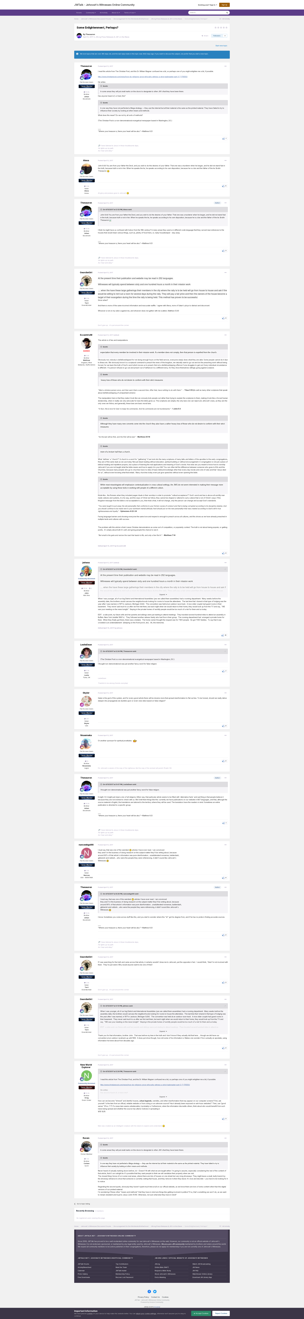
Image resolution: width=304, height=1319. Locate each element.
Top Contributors (122, 1264)
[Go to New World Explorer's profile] (86, 1075)
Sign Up (224, 5)
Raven (86, 1138)
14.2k (87, 1093)
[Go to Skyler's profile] (86, 701)
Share (205, 36)
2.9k (87, 298)
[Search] (227, 13)
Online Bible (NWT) (162, 1267)
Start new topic (221, 46)
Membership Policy (123, 1274)
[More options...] (225, 66)
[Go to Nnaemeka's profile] (86, 743)
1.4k (87, 1159)
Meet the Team (121, 1267)
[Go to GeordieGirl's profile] (86, 280)
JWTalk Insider (121, 1271)
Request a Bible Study (163, 1271)
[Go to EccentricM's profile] (86, 343)
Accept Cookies (201, 1313)
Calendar (81, 1271)
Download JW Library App (202, 1277)
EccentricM (86, 335)
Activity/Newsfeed (84, 1267)
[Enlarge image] (110, 220)
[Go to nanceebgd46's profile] (86, 853)
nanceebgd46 (86, 844)
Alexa (86, 160)
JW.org (157, 1264)
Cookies (165, 1297)
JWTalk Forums (83, 1264)
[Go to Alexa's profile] (86, 168)
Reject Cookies (221, 1313)
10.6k (87, 92)
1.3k (87, 871)
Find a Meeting (160, 1277)
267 (87, 719)
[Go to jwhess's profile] (86, 571)
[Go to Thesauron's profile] (79, 35)
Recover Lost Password (124, 1277)
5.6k (87, 355)
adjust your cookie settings (146, 1313)
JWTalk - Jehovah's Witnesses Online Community (104, 4)
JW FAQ (195, 1271)
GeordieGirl (86, 272)
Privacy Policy (143, 1297)
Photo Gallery (83, 1274)
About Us (115, 13)
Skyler (86, 693)
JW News (196, 1267)
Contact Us (155, 1297)
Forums (79, 13)
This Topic (217, 12)
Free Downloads (84, 1277)
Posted (105, 66)
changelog (157, 1307)
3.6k (87, 186)
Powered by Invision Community (152, 1302)
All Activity (103, 13)
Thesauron (90, 34)
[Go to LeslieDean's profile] (86, 653)
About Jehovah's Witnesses (165, 1274)
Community (90, 13)
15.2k (85, 588)
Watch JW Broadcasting (201, 1264)
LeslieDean (86, 644)
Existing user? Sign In (207, 5)
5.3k (87, 670)
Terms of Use (129, 13)
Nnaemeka (86, 735)
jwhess (86, 562)
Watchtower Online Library (202, 1274)
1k (87, 761)
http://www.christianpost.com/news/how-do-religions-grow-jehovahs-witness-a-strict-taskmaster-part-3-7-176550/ (143, 77)
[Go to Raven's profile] (86, 1146)
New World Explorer (86, 1066)
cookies (90, 1313)
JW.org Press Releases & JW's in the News (112, 37)
